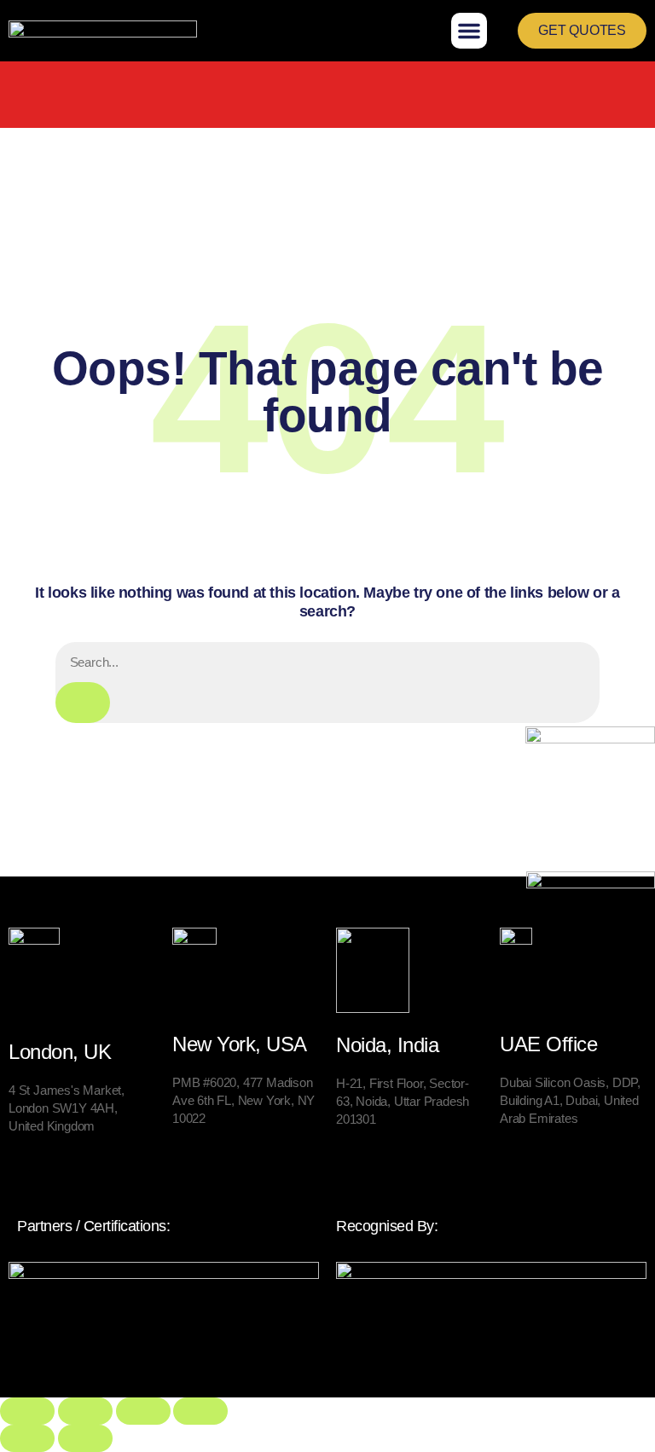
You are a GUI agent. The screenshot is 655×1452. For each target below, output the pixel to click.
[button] (469, 31)
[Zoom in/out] (27, 1411)
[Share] (143, 1411)
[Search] (82, 702)
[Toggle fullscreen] (85, 1411)
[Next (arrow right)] (85, 1438)
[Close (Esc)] (200, 1411)
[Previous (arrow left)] (27, 1438)
